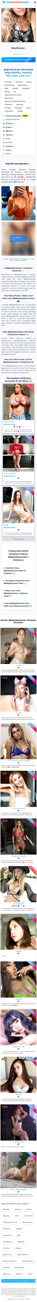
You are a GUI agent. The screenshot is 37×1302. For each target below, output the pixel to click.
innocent (19, 105)
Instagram (9, 146)
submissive (9, 111)
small (28, 108)
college (20, 111)
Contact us (11, 1299)
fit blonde (8, 105)
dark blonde (9, 85)
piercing (8, 108)
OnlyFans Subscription (17, 116)
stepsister (18, 108)
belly (6, 88)
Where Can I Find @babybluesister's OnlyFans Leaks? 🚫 (16, 593)
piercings (8, 82)
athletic (15, 88)
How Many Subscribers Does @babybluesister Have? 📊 (16, 581)
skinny (7, 92)
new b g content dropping (15, 101)
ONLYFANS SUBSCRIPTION (19, 60)
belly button (23, 85)
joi (15, 92)
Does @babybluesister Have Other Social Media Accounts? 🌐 (17, 604)
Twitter (8, 150)
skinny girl (9, 98)
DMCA (28, 1299)
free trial (19, 82)
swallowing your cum (13, 95)
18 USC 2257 (21, 1299)
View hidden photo (16, 239)
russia (28, 82)
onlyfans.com (26, 259)
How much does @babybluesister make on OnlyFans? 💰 (15, 570)
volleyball (26, 88)
